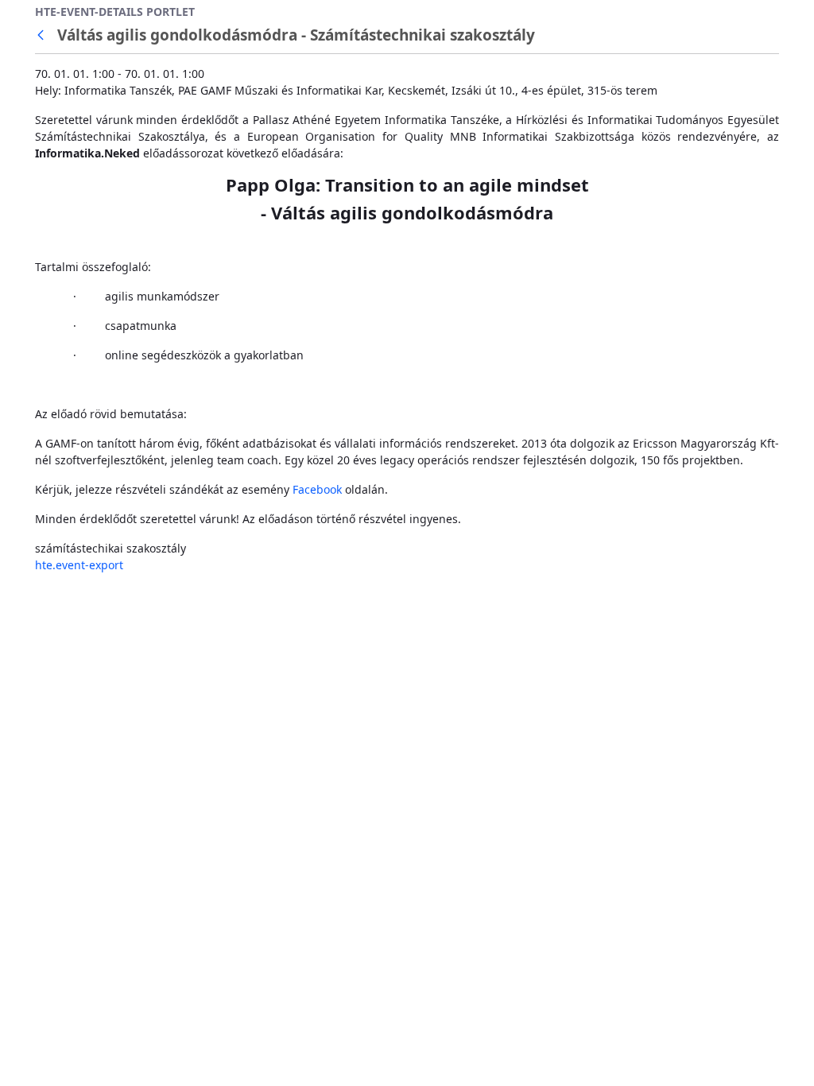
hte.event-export (79, 564)
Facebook (317, 489)
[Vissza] (43, 35)
